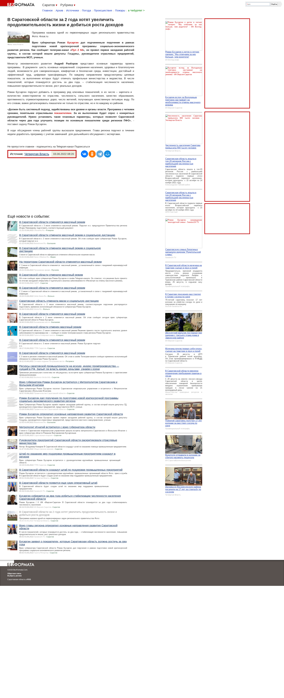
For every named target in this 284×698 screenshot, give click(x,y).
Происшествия (103, 10)
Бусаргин (73, 42)
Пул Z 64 (77, 50)
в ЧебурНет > (136, 10)
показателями (62, 113)
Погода (86, 10)
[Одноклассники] (92, 153)
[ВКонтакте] (84, 153)
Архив (59, 10)
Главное (47, 10)
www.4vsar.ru (18, 44)
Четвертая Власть (36, 154)
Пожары (120, 10)
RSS (29, 579)
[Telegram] (99, 153)
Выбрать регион (14, 576)
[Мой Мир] (107, 153)
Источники (72, 10)
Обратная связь (14, 574)
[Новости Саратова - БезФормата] (18, 3)
